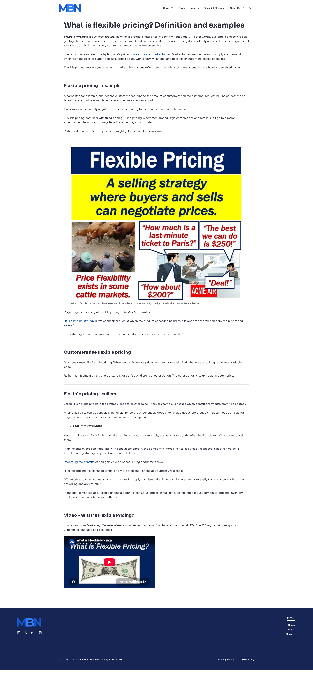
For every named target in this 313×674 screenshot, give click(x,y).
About (291, 629)
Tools (182, 8)
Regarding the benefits (79, 462)
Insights (194, 8)
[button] (250, 8)
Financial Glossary (214, 8)
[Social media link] (18, 632)
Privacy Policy (226, 659)
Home (291, 625)
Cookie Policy (246, 659)
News (166, 8)
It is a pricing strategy (79, 321)
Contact (290, 634)
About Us (234, 8)
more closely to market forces (150, 54)
